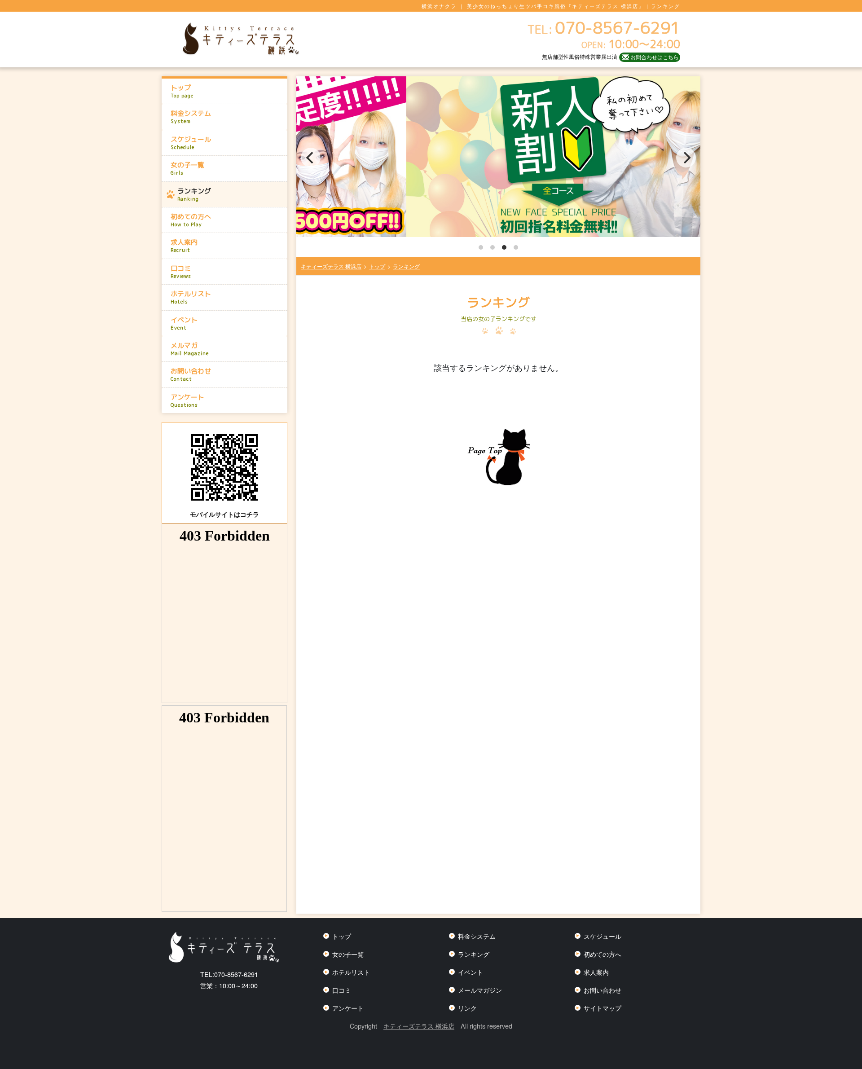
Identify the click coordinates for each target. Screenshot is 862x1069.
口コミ (181, 272)
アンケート (187, 400)
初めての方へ (191, 220)
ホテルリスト (191, 297)
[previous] (311, 157)
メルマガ (190, 349)
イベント (184, 323)
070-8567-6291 (229, 974)
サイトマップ (602, 1007)
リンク (467, 1007)
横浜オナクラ (439, 5)
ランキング (194, 194)
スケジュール (191, 143)
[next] (686, 157)
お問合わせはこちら (654, 57)
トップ (182, 91)
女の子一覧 (187, 168)
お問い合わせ (191, 374)
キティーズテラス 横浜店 (418, 1025)
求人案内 (184, 246)
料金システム (191, 117)
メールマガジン (480, 989)
